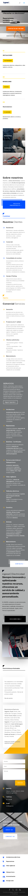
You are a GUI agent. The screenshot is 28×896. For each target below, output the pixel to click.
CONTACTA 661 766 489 (15, 28)
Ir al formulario (8, 60)
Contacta (6, 87)
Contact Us (10, 836)
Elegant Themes (13, 892)
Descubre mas (15, 619)
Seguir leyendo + (10, 402)
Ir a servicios (7, 112)
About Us (9, 829)
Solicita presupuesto (15, 204)
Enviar (20, 782)
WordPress (15, 894)
